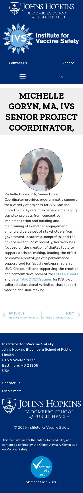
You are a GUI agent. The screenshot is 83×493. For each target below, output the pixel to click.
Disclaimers (11, 391)
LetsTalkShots (66, 274)
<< (60, 76)
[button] (23, 76)
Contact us (18, 63)
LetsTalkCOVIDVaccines (32, 279)
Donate (68, 63)
